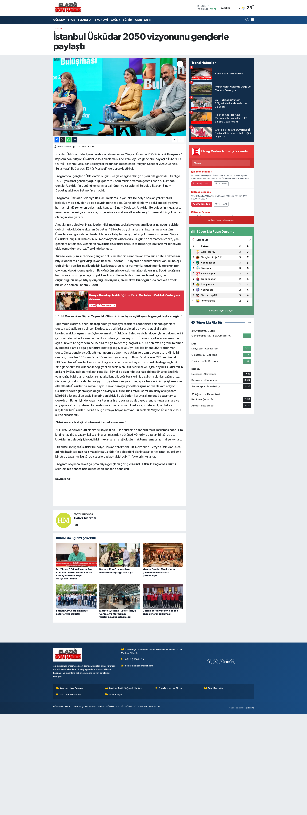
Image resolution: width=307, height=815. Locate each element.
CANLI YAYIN (143, 20)
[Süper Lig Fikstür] (249, 322)
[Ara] (247, 19)
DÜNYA (129, 706)
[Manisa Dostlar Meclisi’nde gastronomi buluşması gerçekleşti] (163, 555)
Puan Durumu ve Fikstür (171, 688)
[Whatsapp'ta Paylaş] (68, 139)
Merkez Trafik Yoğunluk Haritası (125, 688)
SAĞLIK (115, 20)
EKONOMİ (101, 20)
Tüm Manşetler (216, 688)
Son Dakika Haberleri (70, 694)
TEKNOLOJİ (85, 20)
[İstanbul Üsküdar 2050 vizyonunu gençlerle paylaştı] (119, 97)
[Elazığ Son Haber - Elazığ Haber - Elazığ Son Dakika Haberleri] (67, 8)
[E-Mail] (76, 525)
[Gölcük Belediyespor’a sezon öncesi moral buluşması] (163, 596)
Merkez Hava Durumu (71, 688)
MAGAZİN (154, 706)
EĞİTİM (127, 20)
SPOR (71, 20)
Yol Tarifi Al (222, 184)
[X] (215, 661)
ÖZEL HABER (140, 706)
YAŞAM (57, 28)
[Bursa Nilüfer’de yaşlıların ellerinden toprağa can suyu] (119, 555)
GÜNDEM (59, 20)
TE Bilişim (249, 708)
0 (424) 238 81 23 (134, 659)
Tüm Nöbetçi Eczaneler (222, 220)
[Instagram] (221, 661)
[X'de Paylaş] (62, 139)
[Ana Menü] (251, 19)
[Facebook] (209, 661)
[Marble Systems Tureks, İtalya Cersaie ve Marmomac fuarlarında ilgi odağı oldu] (119, 596)
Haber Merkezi (64, 147)
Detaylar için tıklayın (221, 310)
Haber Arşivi (116, 694)
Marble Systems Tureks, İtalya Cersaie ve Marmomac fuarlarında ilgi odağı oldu (117, 613)
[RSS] (232, 661)
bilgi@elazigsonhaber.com (139, 666)
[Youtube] (227, 661)
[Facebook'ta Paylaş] (57, 139)
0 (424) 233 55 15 (203, 184)
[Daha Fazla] (74, 139)
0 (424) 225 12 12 (203, 204)
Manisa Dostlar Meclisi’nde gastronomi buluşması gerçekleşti (159, 572)
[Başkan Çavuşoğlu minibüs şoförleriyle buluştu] (76, 596)
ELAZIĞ (119, 706)
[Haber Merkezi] (63, 520)
